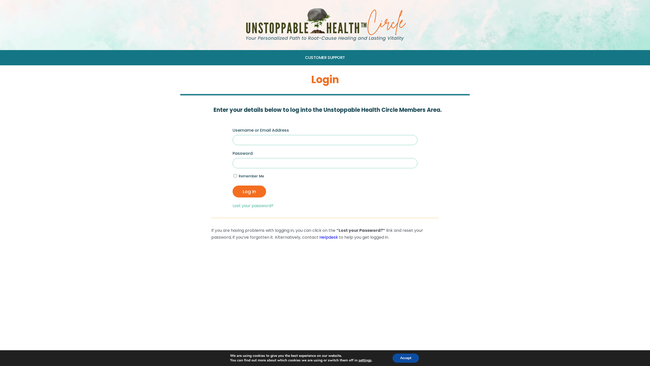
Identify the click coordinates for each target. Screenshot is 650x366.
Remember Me (251, 176)
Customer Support (325, 57)
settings (365, 360)
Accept (405, 358)
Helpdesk (328, 237)
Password (243, 153)
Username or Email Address (261, 130)
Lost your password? (253, 206)
